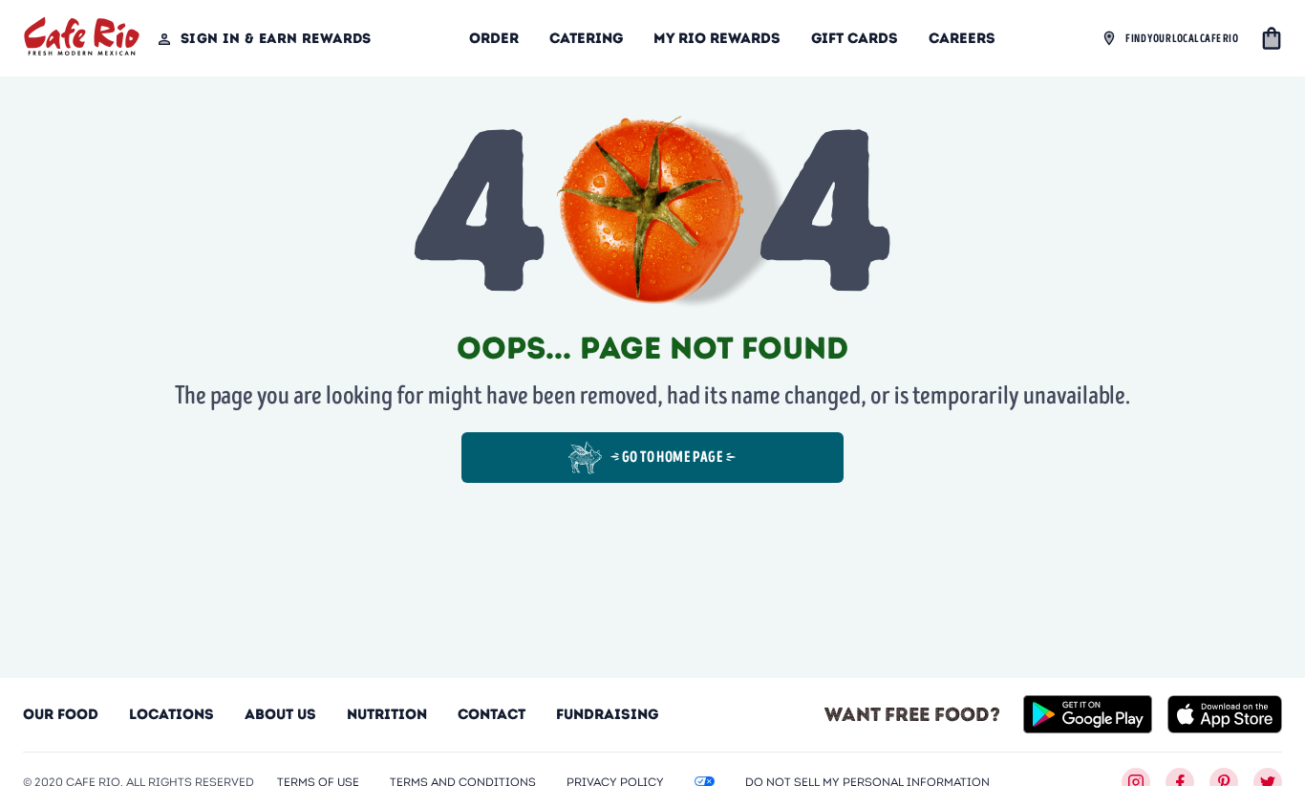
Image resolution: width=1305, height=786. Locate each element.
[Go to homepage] (81, 38)
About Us (280, 714)
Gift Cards (854, 38)
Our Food (60, 714)
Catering (586, 38)
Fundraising (607, 714)
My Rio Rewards (717, 38)
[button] (1271, 38)
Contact (491, 714)
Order (494, 38)
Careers (962, 38)
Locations (171, 714)
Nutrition (387, 714)
